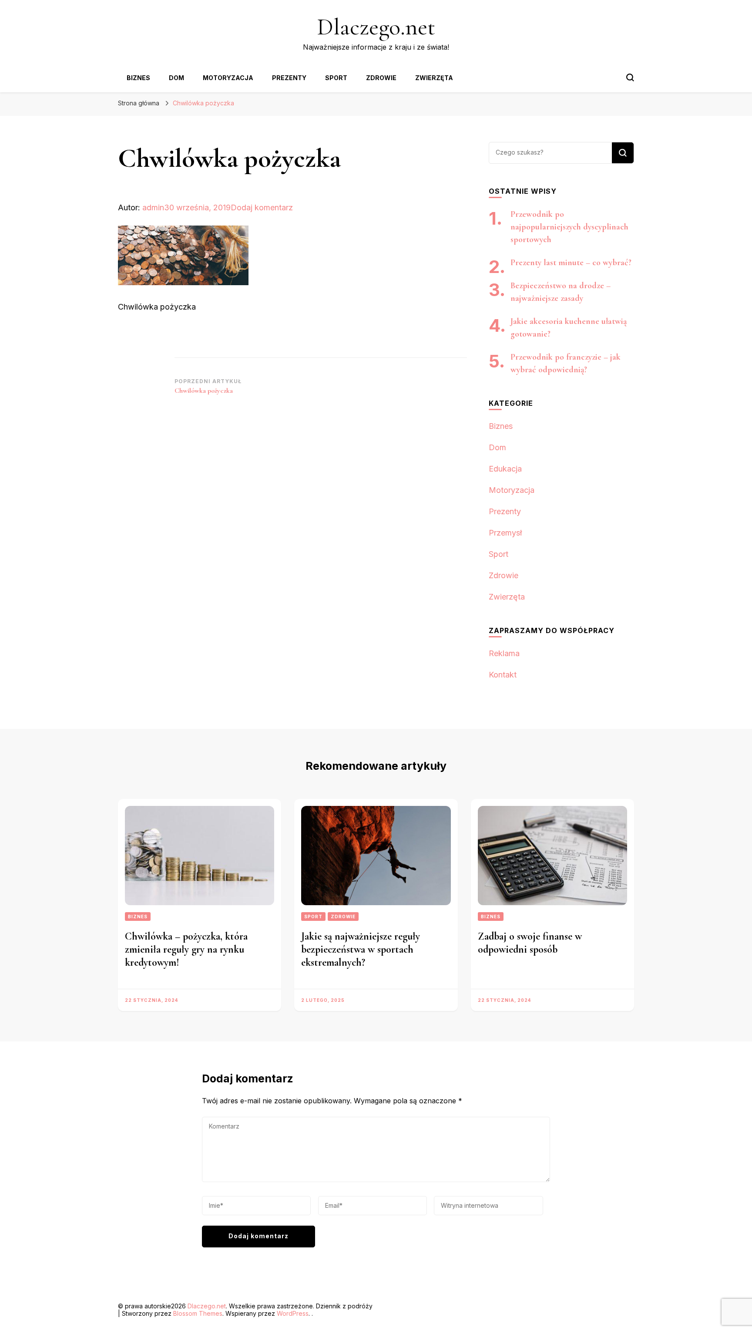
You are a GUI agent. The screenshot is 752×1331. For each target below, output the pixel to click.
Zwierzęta (434, 77)
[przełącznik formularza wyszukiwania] (630, 77)
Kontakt (503, 674)
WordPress (293, 1313)
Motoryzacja (228, 77)
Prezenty (289, 77)
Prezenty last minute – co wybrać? (570, 262)
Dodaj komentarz (262, 207)
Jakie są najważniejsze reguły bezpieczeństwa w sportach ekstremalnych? (360, 949)
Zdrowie (381, 77)
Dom (176, 77)
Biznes (138, 77)
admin (153, 207)
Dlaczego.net (376, 27)
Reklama (504, 653)
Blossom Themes (197, 1313)
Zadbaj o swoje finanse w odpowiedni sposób (530, 943)
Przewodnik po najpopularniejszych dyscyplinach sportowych (569, 227)
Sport (336, 77)
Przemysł (505, 532)
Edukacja (505, 468)
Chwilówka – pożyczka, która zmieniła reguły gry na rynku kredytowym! (186, 949)
